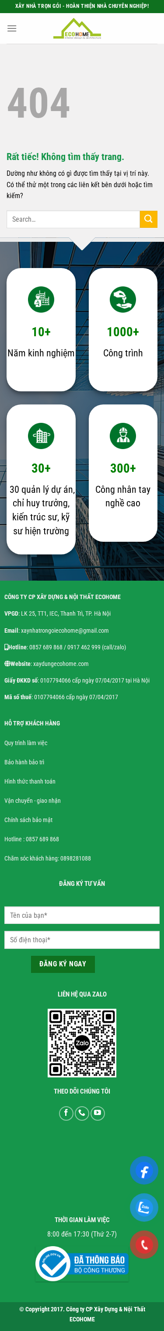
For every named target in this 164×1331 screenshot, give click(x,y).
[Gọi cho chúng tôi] (82, 1113)
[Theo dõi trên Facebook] (66, 1113)
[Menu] (12, 28)
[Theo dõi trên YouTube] (98, 1113)
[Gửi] (148, 219)
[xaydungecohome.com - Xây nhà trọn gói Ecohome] (77, 28)
